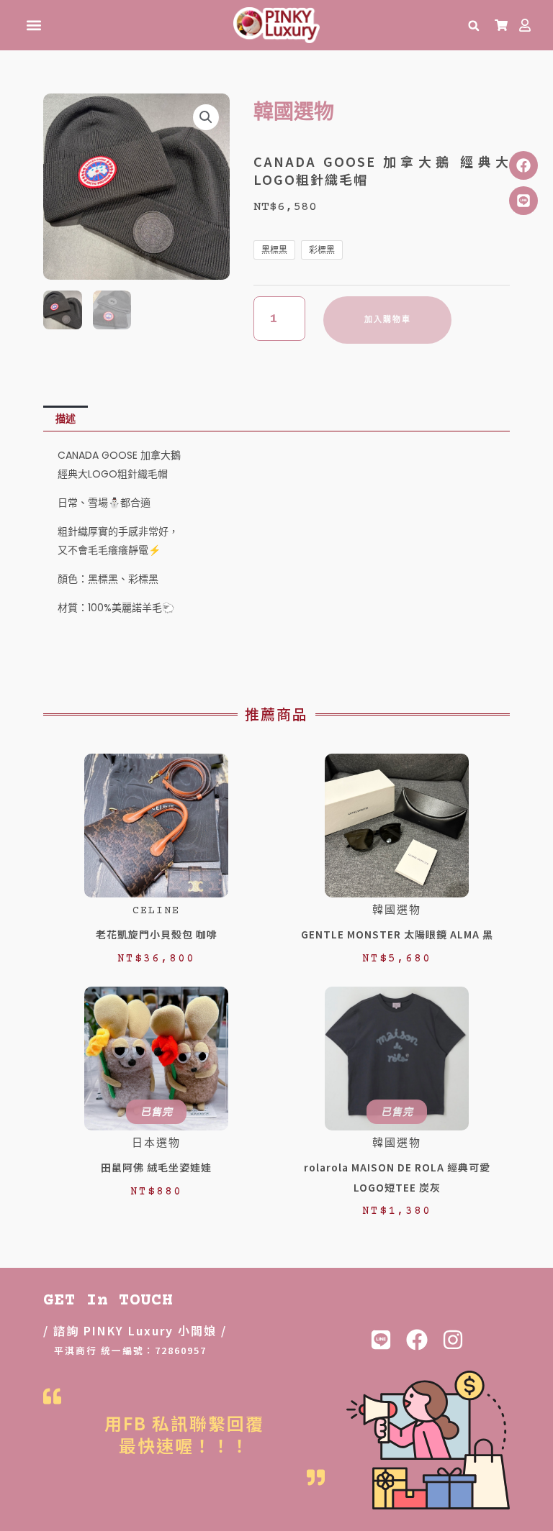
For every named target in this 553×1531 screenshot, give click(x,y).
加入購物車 (387, 319)
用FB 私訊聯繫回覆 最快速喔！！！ (184, 1434)
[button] (33, 25)
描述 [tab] (65, 418)
